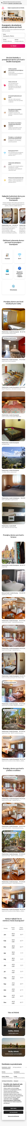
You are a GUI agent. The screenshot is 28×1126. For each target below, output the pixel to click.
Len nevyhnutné (13, 1112)
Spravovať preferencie (13, 1116)
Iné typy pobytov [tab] (17, 1067)
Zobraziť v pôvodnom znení (15, 3)
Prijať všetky (13, 1108)
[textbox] (7, 41)
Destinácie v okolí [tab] (6, 1067)
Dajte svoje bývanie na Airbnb (16, 8)
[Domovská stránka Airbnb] (3, 7)
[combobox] (13, 36)
